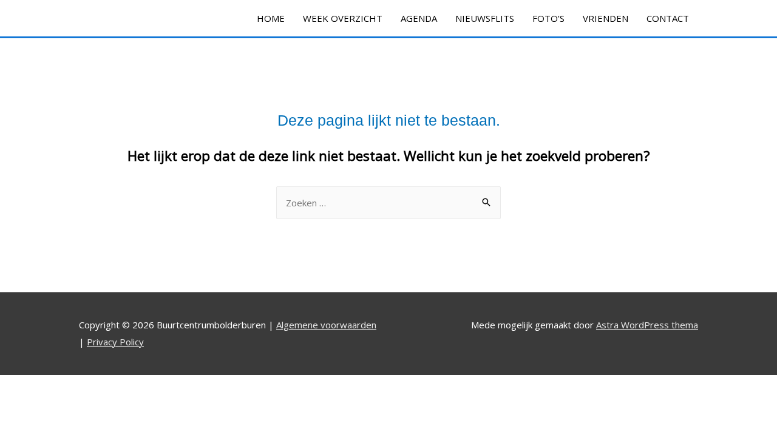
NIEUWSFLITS (484, 18)
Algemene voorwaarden (326, 325)
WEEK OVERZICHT (342, 18)
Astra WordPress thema (647, 325)
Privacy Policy (115, 342)
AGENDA (419, 18)
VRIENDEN (605, 18)
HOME (271, 18)
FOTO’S (548, 18)
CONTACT (667, 18)
